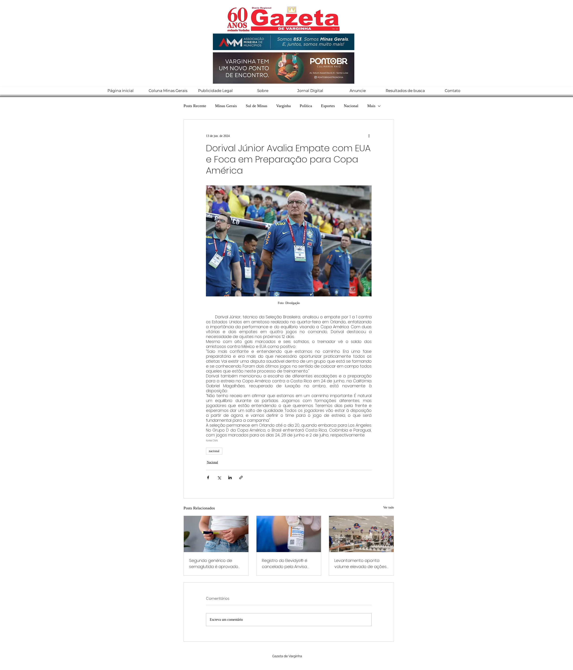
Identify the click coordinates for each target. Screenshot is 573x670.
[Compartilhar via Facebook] (208, 477)
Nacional (351, 106)
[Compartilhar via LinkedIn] (230, 477)
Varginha (283, 106)
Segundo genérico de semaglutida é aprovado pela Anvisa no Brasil (213, 564)
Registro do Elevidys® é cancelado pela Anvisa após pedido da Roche (284, 564)
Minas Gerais (226, 106)
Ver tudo (388, 507)
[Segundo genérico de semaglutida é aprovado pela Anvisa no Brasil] (216, 534)
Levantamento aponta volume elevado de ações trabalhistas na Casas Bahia (360, 564)
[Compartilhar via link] (241, 477)
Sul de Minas (256, 106)
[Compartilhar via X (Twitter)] (219, 477)
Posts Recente (195, 106)
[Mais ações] (369, 135)
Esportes (328, 106)
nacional (214, 451)
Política (306, 106)
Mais (371, 106)
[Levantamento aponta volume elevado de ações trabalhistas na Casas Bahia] (361, 534)
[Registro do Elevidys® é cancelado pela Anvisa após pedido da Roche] (289, 534)
